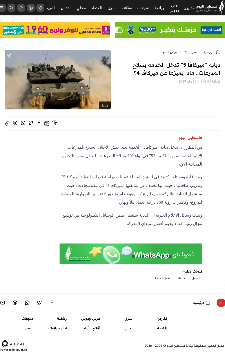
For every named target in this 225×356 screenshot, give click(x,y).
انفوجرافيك (57, 328)
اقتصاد (96, 8)
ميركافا (181, 278)
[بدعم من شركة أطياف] (13, 343)
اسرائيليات (190, 52)
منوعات (143, 8)
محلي (81, 8)
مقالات (127, 8)
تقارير (189, 8)
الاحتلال (196, 278)
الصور (28, 328)
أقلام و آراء (92, 328)
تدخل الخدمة (162, 278)
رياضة (159, 8)
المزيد (51, 8)
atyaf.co (21, 349)
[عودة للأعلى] (221, 303)
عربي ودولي (90, 318)
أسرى (111, 8)
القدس (66, 8)
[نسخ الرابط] (7, 123)
